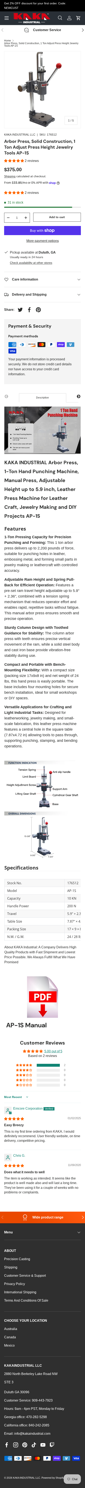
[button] (14, 161)
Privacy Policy (14, 1284)
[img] (14, 1119)
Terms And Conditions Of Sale (26, 1300)
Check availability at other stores (31, 262)
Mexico (9, 1345)
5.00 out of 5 (53, 1051)
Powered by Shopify (52, 1477)
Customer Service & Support (25, 1275)
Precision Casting (17, 1259)
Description (42, 397)
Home (7, 40)
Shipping (9, 176)
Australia (10, 1329)
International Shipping (20, 1292)
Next (79, 397)
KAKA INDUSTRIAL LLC (19, 134)
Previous (6, 397)
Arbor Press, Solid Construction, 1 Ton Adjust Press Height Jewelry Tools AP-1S (41, 44)
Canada (10, 1337)
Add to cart (57, 217)
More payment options (42, 241)
